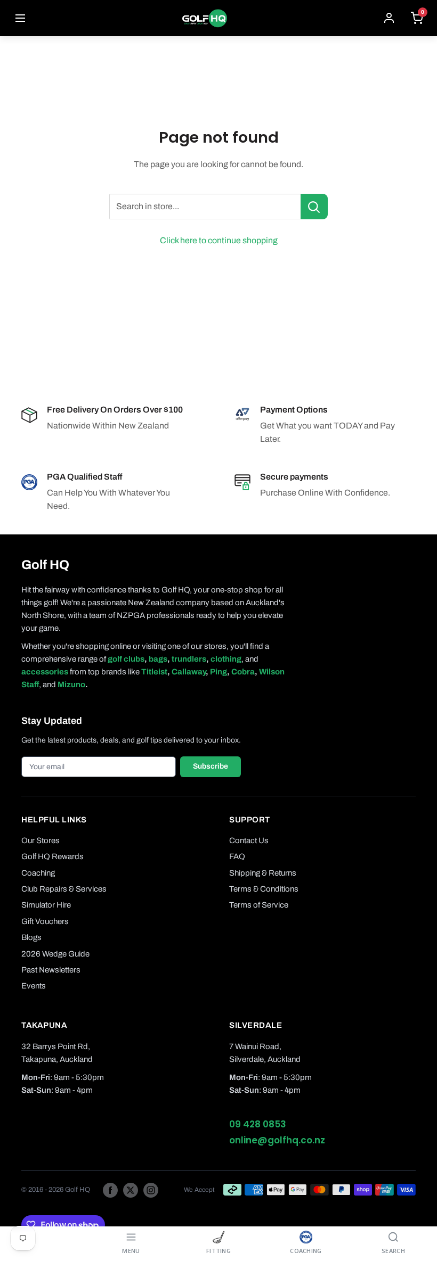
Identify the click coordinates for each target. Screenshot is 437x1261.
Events (33, 986)
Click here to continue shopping (219, 240)
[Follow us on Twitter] (130, 1190)
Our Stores (40, 840)
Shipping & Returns (262, 873)
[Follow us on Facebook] (110, 1190)
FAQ (237, 856)
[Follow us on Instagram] (150, 1190)
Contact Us (249, 840)
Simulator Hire (46, 905)
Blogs (31, 937)
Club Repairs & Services (64, 889)
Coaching (38, 873)
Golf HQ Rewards (52, 856)
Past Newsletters (50, 970)
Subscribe (210, 766)
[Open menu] (20, 18)
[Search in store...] (314, 206)
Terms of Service (258, 905)
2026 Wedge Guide (55, 954)
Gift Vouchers (45, 921)
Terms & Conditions (263, 889)
